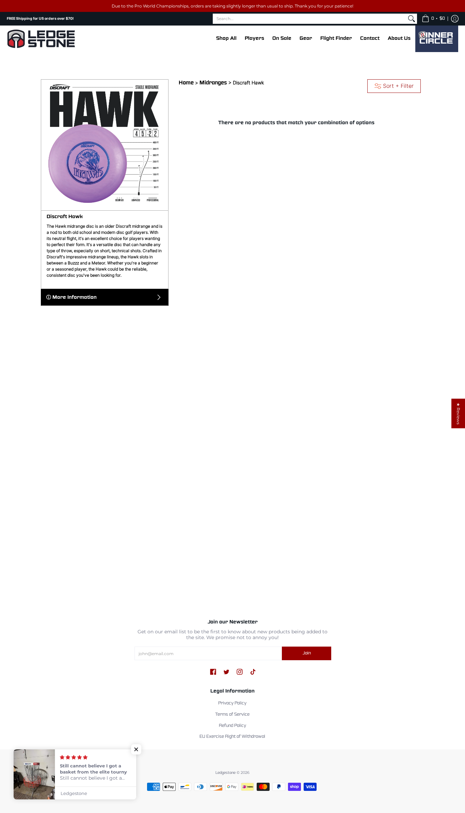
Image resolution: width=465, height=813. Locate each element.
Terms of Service (232, 715)
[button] (433, 19)
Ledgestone (225, 773)
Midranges (213, 83)
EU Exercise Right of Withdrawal (232, 737)
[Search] (411, 19)
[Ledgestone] (41, 39)
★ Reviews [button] (458, 413)
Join (307, 653)
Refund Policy (232, 726)
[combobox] (309, 19)
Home (186, 83)
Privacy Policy (232, 703)
